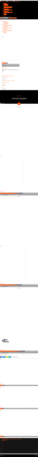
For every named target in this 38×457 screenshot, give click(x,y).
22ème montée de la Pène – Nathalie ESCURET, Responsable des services (11, 284)
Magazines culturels (5, 63)
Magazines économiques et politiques (5, 77)
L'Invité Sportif (2, 191)
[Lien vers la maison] (10, 1)
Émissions (3, 61)
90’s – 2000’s (2, 408)
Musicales (3, 87)
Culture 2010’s (2, 385)
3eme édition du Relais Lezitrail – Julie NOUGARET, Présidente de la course (11, 193)
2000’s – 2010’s (2, 436)
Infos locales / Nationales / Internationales (5, 82)
